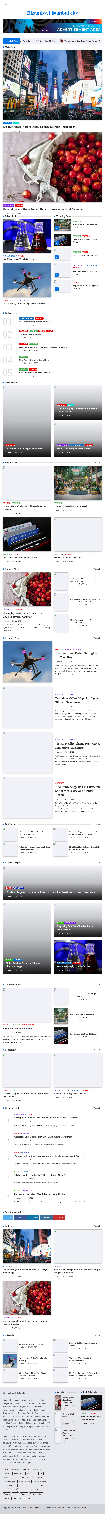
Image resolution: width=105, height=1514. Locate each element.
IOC (41, 1473)
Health (13, 300)
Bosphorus (37, 1469)
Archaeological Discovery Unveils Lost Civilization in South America (50, 892)
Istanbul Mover (9, 1486)
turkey (15, 1494)
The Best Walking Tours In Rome (73, 448)
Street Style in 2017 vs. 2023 (85, 255)
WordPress (81, 1507)
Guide (9, 960)
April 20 (26, 1469)
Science (7, 123)
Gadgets (77, 282)
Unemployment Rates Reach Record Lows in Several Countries (43, 209)
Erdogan (7, 1473)
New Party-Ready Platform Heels (34, 360)
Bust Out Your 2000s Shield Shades (34, 373)
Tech (15, 123)
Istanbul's (24, 1477)
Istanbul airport (9, 1482)
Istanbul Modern (40, 1482)
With (28, 1498)
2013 (6, 1469)
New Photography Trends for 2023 (18, 259)
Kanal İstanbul (24, 1486)
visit (14, 1498)
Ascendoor (59, 1507)
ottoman (23, 1490)
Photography (10, 256)
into (34, 1473)
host (28, 1473)
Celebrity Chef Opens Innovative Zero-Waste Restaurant (43, 1137)
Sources (7, 1494)
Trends (19, 205)
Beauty (23, 331)
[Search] (100, 3)
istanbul (15, 1477)
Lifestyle (8, 205)
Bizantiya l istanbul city (52, 13)
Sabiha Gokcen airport (38, 1490)
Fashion (77, 221)
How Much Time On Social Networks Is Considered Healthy (33, 41)
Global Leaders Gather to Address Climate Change (40, 1175)
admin (7, 131)
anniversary (15, 1469)
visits (21, 1498)
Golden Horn (18, 1473)
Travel (76, 268)
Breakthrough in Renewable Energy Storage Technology (39, 126)
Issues (6, 1477)
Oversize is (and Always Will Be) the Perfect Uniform (43, 347)
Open (6, 1490)
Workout (18, 888)
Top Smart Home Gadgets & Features (24, 448)
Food (5, 300)
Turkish (24, 1494)
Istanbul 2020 (36, 1477)
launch (35, 1486)
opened (14, 1490)
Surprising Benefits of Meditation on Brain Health (39, 1194)
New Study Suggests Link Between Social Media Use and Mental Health (77, 790)
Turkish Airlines (36, 1494)
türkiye (6, 1498)
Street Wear (45, 331)
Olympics (44, 1486)
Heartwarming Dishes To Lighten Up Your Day (24, 303)
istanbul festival (24, 1482)
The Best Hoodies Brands (30, 334)
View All (97, 463)
